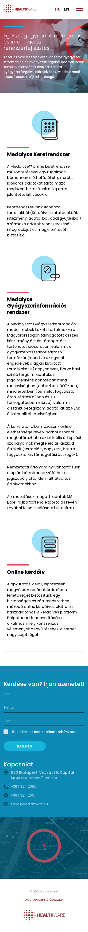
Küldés (24, 746)
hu (58, 9)
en (66, 9)
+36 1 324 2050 (23, 786)
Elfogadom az (44, 731)
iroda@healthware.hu (29, 803)
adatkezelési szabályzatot (55, 731)
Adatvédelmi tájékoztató (44, 899)
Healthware (20, 9)
